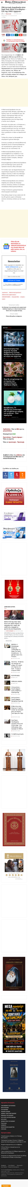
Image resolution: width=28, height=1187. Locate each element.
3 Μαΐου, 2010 (14, 677)
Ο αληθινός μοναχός (17, 734)
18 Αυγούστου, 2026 (16, 730)
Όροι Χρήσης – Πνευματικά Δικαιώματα (10, 1167)
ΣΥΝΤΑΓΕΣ (3, 1129)
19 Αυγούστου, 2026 (16, 658)
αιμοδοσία (5, 292)
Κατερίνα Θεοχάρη (9, 358)
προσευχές (12, 442)
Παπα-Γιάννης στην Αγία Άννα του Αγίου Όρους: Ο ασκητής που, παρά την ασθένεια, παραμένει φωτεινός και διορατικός (12, 625)
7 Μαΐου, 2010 (14, 683)
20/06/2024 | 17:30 (14, 417)
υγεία (3, 299)
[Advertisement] (14, 93)
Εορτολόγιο (7, 437)
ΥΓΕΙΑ (4, 17)
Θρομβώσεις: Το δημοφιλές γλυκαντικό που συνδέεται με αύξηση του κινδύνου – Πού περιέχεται (13, 411)
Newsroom (8, 13)
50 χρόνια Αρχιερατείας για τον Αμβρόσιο (11, 1144)
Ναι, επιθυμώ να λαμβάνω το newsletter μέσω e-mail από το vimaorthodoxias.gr (13, 285)
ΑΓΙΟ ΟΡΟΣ (3, 1119)
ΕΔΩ (14, 434)
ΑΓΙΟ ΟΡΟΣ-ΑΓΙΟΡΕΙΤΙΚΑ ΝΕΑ (8, 1117)
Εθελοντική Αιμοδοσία (15, 292)
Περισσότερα (9, 640)
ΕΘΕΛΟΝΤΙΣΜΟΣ (6, 296)
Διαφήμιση (3, 1165)
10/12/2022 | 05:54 (17, 13)
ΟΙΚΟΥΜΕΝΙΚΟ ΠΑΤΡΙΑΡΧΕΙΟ (8, 1105)
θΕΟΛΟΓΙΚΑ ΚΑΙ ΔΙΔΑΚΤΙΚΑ (7, 1127)
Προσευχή (20, 442)
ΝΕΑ (18, 429)
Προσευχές (4, 1123)
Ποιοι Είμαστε (11, 1165)
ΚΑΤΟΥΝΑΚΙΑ (15, 675)
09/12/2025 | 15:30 (17, 358)
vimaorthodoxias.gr (8, 1169)
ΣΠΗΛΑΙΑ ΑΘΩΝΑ (16, 681)
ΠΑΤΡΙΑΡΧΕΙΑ (4, 1109)
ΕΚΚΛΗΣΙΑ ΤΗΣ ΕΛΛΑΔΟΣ (7, 1115)
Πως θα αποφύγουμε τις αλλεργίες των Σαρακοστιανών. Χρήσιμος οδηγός (13, 382)
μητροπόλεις (7, 431)
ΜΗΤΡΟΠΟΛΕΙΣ (5, 1107)
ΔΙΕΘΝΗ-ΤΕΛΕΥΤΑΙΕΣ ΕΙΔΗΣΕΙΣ (8, 1113)
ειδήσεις (19, 455)
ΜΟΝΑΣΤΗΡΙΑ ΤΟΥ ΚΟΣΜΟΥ (8, 1121)
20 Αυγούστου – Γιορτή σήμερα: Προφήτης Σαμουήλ (17, 699)
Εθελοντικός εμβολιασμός (9, 294)
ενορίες (23, 296)
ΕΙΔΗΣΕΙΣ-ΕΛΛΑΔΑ (5, 1111)
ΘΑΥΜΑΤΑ (3, 1125)
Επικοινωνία (19, 1165)
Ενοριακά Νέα (15, 296)
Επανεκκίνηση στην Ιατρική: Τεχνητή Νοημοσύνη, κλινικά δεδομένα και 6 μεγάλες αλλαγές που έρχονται (13, 352)
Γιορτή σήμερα (17, 437)
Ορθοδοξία (6, 429)
